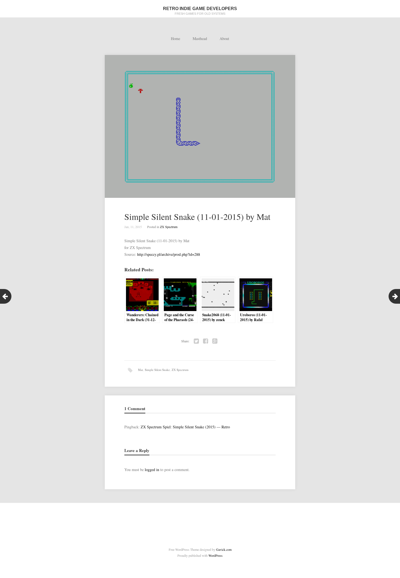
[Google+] (215, 341)
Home (175, 38)
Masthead (200, 38)
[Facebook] (206, 341)
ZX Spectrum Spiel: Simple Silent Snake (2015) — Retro (185, 426)
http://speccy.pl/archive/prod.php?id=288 (168, 254)
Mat (140, 370)
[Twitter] (196, 341)
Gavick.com (224, 549)
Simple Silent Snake (157, 370)
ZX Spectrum (168, 227)
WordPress (215, 555)
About (224, 38)
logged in (152, 469)
